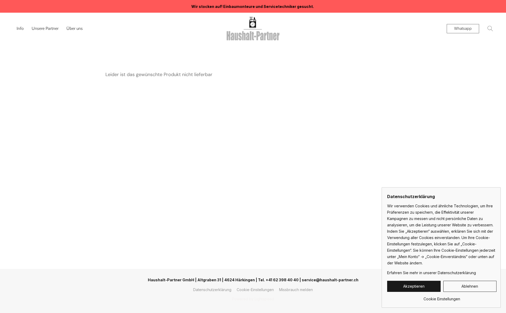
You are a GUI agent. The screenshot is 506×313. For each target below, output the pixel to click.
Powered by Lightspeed (253, 299)
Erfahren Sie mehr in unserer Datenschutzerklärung (431, 272)
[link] (442, 297)
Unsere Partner (45, 28)
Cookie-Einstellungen (255, 289)
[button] (253, 28)
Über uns (74, 28)
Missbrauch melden (296, 289)
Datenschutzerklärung (212, 289)
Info (20, 28)
